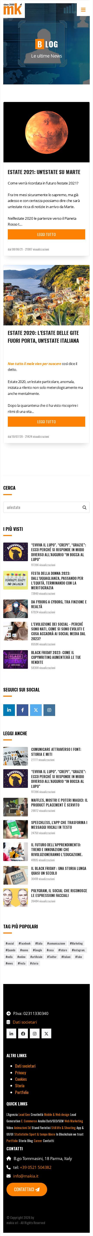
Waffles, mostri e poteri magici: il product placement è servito (59, 803)
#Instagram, (78, 950)
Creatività (37, 1114)
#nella (9, 957)
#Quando (10, 950)
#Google (37, 950)
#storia (34, 963)
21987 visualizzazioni (37, 249)
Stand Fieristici (41, 1127)
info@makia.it (25, 1176)
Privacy (20, 1072)
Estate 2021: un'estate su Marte (44, 172)
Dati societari (25, 1022)
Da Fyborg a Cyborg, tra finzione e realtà (59, 604)
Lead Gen (24, 1114)
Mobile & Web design (56, 1114)
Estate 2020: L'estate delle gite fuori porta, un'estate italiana (43, 336)
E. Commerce (29, 1121)
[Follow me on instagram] (49, 710)
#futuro (62, 950)
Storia (19, 1085)
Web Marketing (73, 1121)
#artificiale (36, 957)
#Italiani (66, 957)
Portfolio (22, 1092)
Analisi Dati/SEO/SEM (51, 1121)
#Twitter (52, 957)
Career (38, 1140)
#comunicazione (56, 943)
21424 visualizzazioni (37, 436)
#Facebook (24, 943)
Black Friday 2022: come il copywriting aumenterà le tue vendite (56, 657)
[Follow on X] (46, 1033)
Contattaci (24, 1189)
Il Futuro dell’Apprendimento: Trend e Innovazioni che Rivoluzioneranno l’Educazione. (56, 849)
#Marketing (76, 943)
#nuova (24, 950)
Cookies (21, 1079)
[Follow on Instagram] (35, 1033)
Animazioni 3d (22, 1127)
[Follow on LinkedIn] (11, 1033)
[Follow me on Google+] (9, 710)
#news (9, 963)
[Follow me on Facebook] (22, 710)
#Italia (38, 943)
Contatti (48, 1140)
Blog (30, 1140)
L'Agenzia (12, 1114)
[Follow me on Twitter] (36, 710)
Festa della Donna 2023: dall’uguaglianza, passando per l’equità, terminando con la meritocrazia (57, 580)
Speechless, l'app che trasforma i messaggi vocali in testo (59, 825)
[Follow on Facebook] (23, 1033)
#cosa (50, 950)
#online (21, 957)
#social (10, 943)
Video (9, 1127)
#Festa (21, 963)
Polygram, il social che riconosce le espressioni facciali (59, 893)
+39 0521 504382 (35, 1167)
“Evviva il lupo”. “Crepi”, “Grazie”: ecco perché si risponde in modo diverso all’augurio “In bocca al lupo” (58, 552)
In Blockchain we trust (69, 1134)
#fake (78, 957)
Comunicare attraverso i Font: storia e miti (56, 752)
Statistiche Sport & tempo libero (34, 1134)
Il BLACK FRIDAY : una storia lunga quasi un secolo (58, 871)
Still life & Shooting (63, 1127)
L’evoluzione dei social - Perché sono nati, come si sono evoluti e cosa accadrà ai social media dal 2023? (58, 631)
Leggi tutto (46, 234)
